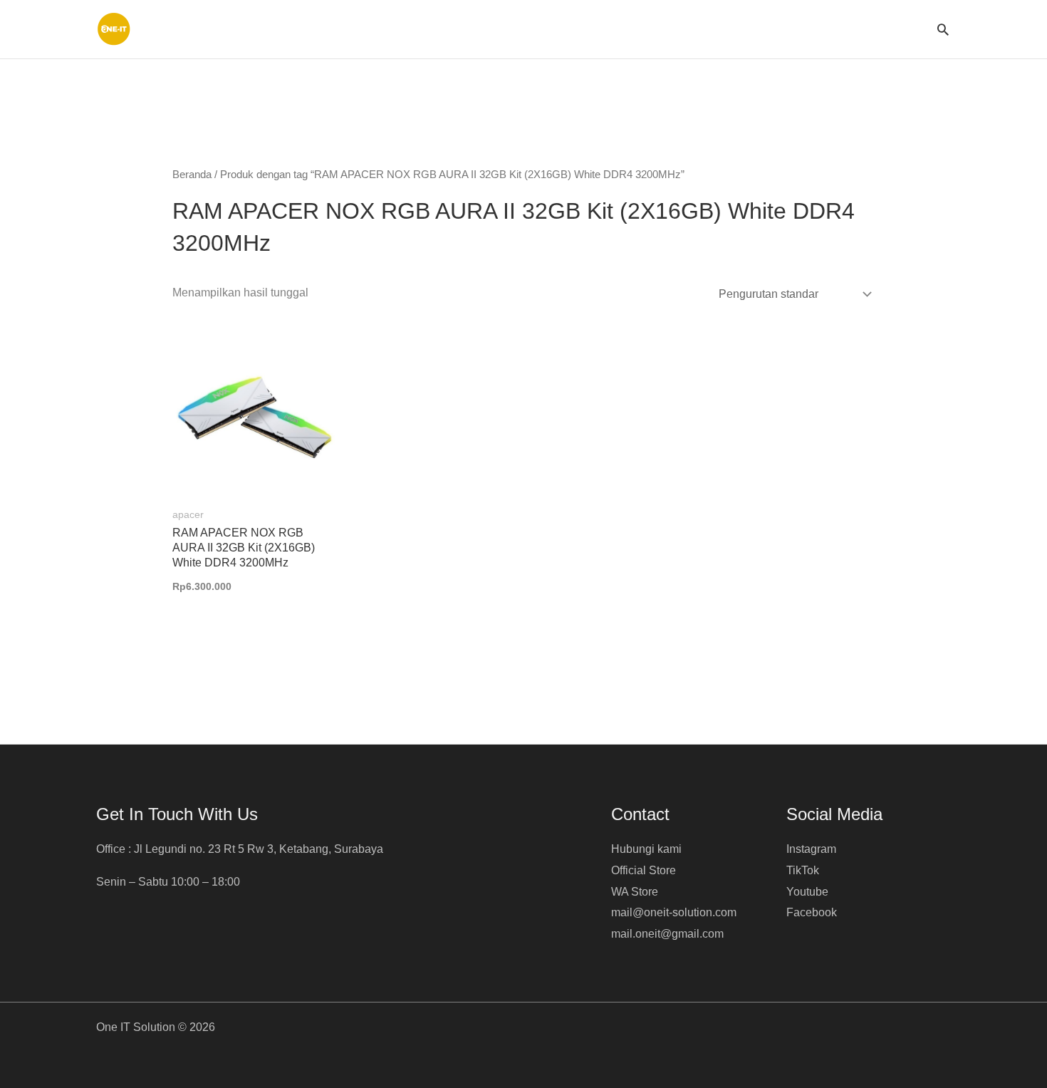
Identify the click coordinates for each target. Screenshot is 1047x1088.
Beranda (192, 174)
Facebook (811, 912)
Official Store (643, 870)
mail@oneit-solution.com (673, 912)
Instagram (811, 849)
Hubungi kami (646, 849)
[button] (943, 29)
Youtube (807, 892)
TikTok (802, 870)
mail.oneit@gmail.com (667, 934)
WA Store (634, 892)
